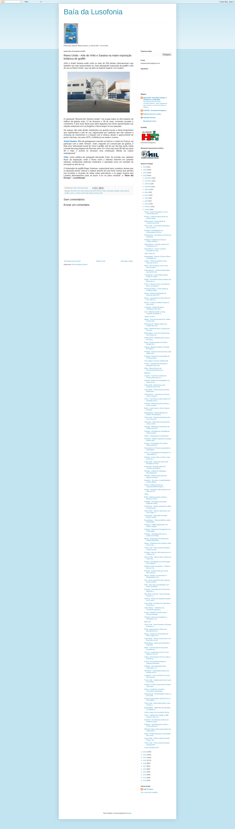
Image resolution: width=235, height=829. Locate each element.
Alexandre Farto (75, 191)
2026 (145, 167)
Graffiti (67, 193)
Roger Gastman (94, 193)
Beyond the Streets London (98, 191)
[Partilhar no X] (98, 188)
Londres (71, 193)
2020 (145, 757)
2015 (145, 772)
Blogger (128, 813)
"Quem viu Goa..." (150, 316)
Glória (146, 494)
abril (146, 201)
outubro (147, 184)
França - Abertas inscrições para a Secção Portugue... (155, 613)
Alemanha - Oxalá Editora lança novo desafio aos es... (156, 671)
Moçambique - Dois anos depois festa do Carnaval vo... (157, 334)
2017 (145, 766)
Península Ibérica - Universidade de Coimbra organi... (156, 289)
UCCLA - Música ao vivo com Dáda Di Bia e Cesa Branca (157, 285)
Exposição (110, 191)
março (147, 204)
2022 (145, 752)
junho (147, 195)
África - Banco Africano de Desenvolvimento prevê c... (154, 369)
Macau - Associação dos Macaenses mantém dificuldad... (156, 539)
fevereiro (148, 206)
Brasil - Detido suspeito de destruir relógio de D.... (155, 343)
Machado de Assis (149, 121)
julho (146, 192)
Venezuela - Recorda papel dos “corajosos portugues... (154, 467)
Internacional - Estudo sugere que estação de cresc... (155, 325)
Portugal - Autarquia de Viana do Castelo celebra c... (155, 240)
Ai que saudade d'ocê (151, 747)
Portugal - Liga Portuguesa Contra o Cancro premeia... (156, 725)
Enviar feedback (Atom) (80, 264)
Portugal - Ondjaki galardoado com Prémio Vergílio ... (156, 525)
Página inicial (100, 261)
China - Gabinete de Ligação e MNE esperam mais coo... (156, 716)
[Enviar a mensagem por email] (93, 188)
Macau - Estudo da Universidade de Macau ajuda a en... (156, 634)
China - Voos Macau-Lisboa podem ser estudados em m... (157, 399)
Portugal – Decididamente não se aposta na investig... (155, 535)
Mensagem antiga (127, 261)
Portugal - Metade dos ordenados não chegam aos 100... (157, 427)
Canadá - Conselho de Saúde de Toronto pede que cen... (155, 376)
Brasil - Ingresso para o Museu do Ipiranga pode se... (155, 630)
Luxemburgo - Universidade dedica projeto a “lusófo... (156, 276)
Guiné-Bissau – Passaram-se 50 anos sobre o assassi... (157, 395)
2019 (145, 760)
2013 (145, 778)
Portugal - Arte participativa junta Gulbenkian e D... (155, 667)
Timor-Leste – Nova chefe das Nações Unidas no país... (157, 548)
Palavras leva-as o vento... (152, 114)
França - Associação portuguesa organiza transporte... (155, 662)
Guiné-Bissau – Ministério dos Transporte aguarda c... (154, 608)
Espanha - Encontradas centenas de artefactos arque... (156, 720)
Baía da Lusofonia (93, 12)
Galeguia (116, 191)
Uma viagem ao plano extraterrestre (156, 361)
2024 (145, 173)
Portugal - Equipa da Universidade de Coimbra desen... (157, 357)
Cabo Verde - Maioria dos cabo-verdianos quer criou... (155, 386)
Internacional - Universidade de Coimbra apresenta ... (154, 222)
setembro (148, 187)
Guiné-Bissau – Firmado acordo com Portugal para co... (156, 245)
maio (146, 198)
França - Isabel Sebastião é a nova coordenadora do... (156, 213)
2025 (145, 170)
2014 (145, 775)
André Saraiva (85, 191)
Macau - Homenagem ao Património (156, 436)
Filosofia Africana (149, 117)
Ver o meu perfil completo (149, 792)
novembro (148, 181)
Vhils (101, 193)
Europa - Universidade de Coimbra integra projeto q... (156, 444)
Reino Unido (85, 193)
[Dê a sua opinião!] (95, 188)
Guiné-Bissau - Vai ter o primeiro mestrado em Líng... (155, 249)
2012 (145, 780)
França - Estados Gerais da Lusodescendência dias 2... (154, 486)
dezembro (148, 178)
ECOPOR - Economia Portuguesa (154, 110)
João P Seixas (148, 789)
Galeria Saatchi (124, 191)
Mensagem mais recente (72, 261)
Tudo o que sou (149, 253)
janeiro (147, 209)
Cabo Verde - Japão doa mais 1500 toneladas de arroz (156, 462)
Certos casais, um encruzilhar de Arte (156, 712)
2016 (145, 769)
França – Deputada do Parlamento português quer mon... (155, 364)
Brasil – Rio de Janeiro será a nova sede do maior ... (156, 266)
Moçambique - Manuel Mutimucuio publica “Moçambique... (155, 413)
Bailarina (147, 373)
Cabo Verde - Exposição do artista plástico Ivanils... (155, 516)
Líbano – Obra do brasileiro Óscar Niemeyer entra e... (155, 262)
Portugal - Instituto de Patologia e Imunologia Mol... (155, 472)
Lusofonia (78, 193)
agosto (147, 189)
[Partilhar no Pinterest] (102, 188)
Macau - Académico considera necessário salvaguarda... (154, 690)
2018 (145, 763)
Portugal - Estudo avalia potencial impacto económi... (155, 476)
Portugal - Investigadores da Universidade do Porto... (153, 231)
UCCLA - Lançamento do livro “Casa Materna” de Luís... (156, 653)
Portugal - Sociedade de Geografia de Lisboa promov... (157, 432)
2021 (145, 755)
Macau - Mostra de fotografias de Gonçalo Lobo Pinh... (155, 294)
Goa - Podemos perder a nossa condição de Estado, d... (154, 312)
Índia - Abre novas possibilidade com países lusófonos (156, 585)
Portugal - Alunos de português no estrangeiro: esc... (155, 618)
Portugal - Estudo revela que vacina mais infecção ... (156, 571)
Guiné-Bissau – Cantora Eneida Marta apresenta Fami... (157, 271)
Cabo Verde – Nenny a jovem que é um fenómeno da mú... (157, 639)
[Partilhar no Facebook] (100, 188)
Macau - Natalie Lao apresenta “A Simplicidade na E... (155, 576)
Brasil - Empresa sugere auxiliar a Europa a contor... (155, 498)
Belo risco (147, 622)
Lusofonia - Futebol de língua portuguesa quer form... (154, 308)
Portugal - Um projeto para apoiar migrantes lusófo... (155, 502)
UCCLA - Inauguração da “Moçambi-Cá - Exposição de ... (157, 453)
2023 (145, 175)
